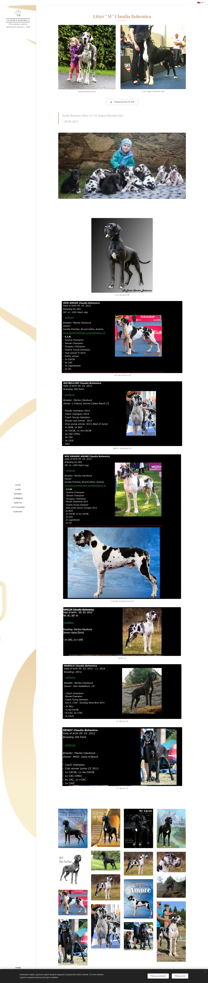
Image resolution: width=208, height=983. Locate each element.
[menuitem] (18, 485)
